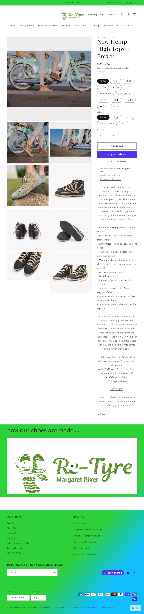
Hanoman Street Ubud (84, 554)
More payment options (117, 161)
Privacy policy (60, 607)
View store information (110, 179)
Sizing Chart (12, 528)
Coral (123, 124)
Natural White (107, 124)
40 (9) (116, 87)
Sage (116, 117)
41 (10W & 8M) (107, 94)
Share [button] (102, 414)
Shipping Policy (14, 553)
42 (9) (124, 94)
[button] (122, 15)
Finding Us (12, 533)
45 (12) (130, 100)
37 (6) (115, 81)
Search (10, 523)
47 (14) (116, 106)
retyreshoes (18, 607)
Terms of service (74, 607)
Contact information (105, 607)
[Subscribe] (54, 572)
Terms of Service (14, 548)
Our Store (11, 538)
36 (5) (103, 81)
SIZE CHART (116, 389)
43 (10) (103, 100)
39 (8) (103, 87)
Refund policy (46, 607)
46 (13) (103, 106)
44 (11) (116, 100)
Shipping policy (89, 607)
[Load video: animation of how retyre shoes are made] (72, 466)
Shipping (114, 68)
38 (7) (128, 81)
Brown (103, 117)
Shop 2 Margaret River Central (88, 536)
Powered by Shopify (31, 607)
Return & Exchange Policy (18, 543)
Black (128, 117)
